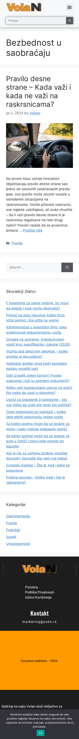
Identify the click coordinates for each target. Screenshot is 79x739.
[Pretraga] (69, 20)
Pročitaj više (33, 230)
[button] (69, 7)
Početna (31, 587)
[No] (74, 724)
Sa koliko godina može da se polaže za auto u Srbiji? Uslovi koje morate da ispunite (37, 441)
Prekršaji (13, 530)
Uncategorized (18, 544)
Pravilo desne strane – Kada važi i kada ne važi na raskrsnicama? (38, 91)
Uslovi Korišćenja (38, 597)
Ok (40, 733)
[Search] (67, 267)
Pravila (17, 243)
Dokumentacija (18, 516)
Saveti (11, 537)
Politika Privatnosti (39, 592)
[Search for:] (33, 267)
